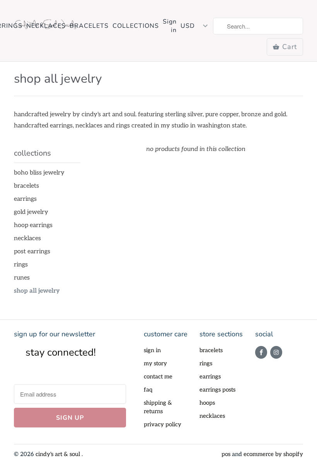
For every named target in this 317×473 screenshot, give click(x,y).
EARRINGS (25, 199)
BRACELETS (89, 26)
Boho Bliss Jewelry (39, 172)
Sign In (152, 350)
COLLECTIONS (135, 26)
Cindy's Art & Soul (59, 454)
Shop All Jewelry (58, 78)
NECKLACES (46, 26)
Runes (22, 277)
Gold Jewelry (31, 212)
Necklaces (212, 415)
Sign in (170, 25)
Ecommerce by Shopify (273, 454)
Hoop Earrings (33, 225)
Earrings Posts (217, 389)
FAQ (148, 389)
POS (226, 454)
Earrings (210, 376)
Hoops (207, 402)
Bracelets (26, 186)
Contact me (158, 376)
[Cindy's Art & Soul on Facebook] (261, 352)
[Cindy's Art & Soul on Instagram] (276, 352)
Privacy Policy (162, 424)
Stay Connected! (61, 352)
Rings (21, 264)
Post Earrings (32, 251)
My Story (155, 363)
